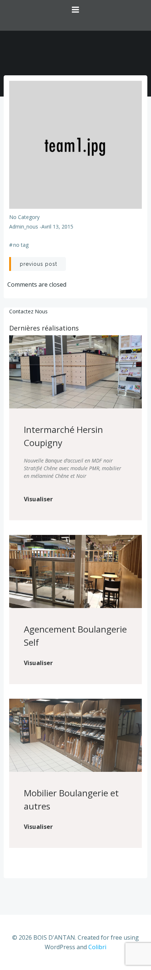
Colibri (97, 947)
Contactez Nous (28, 311)
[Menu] (75, 15)
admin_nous (23, 226)
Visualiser (38, 499)
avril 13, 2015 (57, 226)
